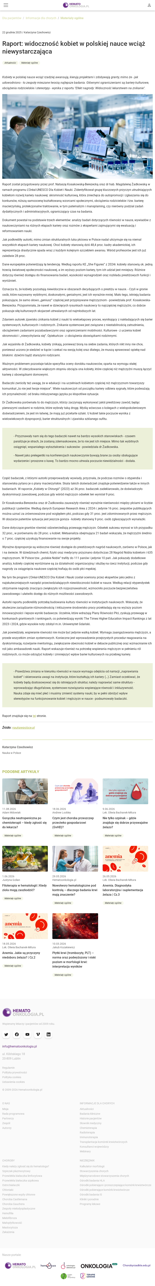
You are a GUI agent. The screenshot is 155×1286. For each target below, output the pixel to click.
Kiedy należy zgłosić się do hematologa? (25, 1166)
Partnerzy (8, 1118)
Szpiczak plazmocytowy (16, 1171)
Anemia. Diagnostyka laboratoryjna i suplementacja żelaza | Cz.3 (123, 890)
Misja (5, 1109)
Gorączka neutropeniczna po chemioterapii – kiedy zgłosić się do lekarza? (24, 822)
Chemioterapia (88, 1127)
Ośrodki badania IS (91, 1194)
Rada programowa (13, 1113)
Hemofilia (7, 1213)
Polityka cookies (11, 1077)
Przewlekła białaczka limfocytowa (22, 1175)
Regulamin (8, 1067)
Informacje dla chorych (41, 18)
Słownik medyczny (91, 1123)
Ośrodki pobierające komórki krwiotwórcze (104, 1189)
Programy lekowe (90, 1204)
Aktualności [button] (10, 63)
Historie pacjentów (91, 1118)
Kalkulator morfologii (92, 1166)
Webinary (85, 1151)
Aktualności (87, 1109)
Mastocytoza (10, 1227)
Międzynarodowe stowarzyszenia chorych (104, 1175)
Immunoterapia (89, 1137)
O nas (6, 1103)
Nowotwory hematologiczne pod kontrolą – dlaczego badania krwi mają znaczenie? (74, 890)
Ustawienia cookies (13, 1081)
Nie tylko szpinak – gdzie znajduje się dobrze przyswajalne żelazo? (125, 822)
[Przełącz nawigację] (5, 5)
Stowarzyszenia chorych (94, 1171)
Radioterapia (87, 1132)
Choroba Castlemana (14, 1199)
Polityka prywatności (14, 1072)
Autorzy (7, 1127)
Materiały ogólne (72, 18)
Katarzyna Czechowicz (17, 747)
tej (34, 716)
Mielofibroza (9, 1218)
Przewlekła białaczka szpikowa (20, 1180)
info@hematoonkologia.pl (19, 1046)
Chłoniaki (7, 1189)
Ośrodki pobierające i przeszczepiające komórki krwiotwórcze (115, 1185)
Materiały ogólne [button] (29, 63)
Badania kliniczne (90, 1113)
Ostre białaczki (11, 1185)
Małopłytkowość (12, 1222)
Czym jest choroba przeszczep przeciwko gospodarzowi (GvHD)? (73, 822)
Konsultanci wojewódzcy (94, 1146)
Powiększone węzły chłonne (18, 1194)
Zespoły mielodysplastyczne (18, 1208)
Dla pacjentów (11, 18)
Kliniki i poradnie (89, 1199)
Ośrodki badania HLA (92, 1180)
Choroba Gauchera (13, 1204)
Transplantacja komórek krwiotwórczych (103, 1141)
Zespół (6, 1123)
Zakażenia (8, 1232)
